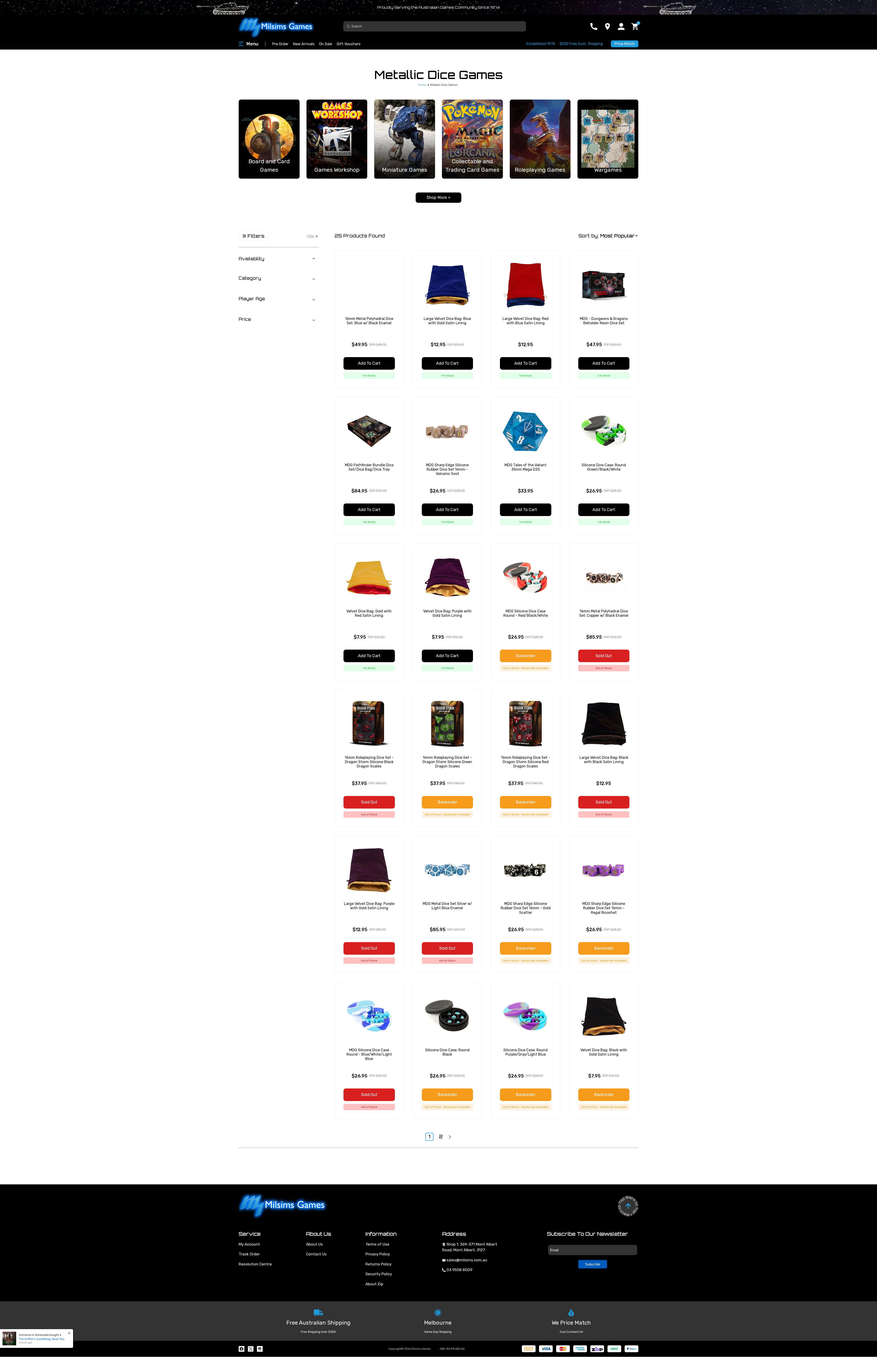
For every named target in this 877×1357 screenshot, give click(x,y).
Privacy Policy (377, 1254)
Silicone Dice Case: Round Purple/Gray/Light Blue (525, 1052)
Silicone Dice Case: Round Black (447, 1052)
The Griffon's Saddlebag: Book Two (41, 1339)
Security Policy (378, 1274)
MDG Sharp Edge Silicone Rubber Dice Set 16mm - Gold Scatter (526, 907)
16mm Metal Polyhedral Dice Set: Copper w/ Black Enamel (603, 613)
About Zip (374, 1284)
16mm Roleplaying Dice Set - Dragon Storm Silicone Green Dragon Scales (447, 761)
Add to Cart (369, 363)
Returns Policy (378, 1264)
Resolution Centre (255, 1264)
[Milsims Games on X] (251, 1349)
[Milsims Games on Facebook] (241, 1349)
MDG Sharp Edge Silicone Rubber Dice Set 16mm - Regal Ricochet (603, 907)
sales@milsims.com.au (466, 1260)
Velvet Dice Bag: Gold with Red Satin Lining (369, 613)
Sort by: (589, 236)
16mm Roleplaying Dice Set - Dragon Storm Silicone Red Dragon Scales (525, 761)
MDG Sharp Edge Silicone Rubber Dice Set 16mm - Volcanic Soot (447, 469)
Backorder (525, 655)
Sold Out (604, 655)
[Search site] (348, 26)
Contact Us (316, 1254)
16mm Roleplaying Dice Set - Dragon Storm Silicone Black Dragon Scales (369, 761)
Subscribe (592, 1264)
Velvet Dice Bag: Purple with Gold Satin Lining (447, 613)
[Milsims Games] (281, 26)
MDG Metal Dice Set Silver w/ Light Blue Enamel (447, 905)
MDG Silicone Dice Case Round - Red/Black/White (525, 613)
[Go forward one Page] (450, 1136)
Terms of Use (377, 1244)
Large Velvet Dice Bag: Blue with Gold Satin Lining (447, 320)
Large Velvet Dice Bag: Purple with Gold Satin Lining (369, 905)
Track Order (249, 1254)
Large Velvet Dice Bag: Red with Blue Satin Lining (525, 320)
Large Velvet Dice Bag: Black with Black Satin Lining (603, 759)
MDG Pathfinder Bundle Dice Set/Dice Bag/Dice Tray (369, 467)
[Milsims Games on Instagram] (260, 1349)
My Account (249, 1244)
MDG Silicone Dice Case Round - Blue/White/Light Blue (369, 1054)
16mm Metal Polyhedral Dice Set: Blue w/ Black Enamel (369, 320)
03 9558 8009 (459, 1269)
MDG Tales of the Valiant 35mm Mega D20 (526, 467)
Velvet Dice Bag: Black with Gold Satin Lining (603, 1052)
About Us (314, 1244)
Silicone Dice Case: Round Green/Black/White (604, 467)
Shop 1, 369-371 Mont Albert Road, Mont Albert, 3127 (469, 1247)
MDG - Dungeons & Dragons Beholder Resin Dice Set (604, 320)
